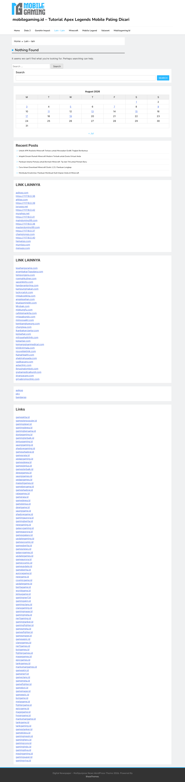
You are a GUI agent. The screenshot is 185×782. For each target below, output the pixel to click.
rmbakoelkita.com (25, 295)
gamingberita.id (24, 521)
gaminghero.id (23, 739)
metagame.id (23, 701)
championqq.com (25, 234)
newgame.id (22, 576)
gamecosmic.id (24, 562)
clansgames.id (23, 642)
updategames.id (24, 555)
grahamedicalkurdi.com (28, 372)
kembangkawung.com (28, 323)
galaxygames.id (24, 552)
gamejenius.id (23, 503)
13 (92, 111)
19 (70, 116)
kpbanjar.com (23, 340)
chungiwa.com (24, 327)
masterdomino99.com (28, 227)
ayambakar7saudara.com (29, 271)
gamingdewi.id (24, 424)
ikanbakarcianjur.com (27, 330)
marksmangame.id (26, 718)
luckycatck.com (24, 292)
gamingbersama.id (26, 431)
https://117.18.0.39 (25, 203)
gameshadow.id (24, 490)
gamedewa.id (23, 500)
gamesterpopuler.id (26, 420)
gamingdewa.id (24, 427)
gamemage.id (23, 691)
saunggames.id (24, 476)
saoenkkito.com (24, 281)
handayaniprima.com (27, 285)
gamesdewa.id (24, 462)
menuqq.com (23, 248)
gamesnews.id (23, 548)
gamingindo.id (23, 746)
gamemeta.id (23, 680)
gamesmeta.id (23, 628)
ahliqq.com (22, 199)
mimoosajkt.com (25, 320)
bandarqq (21, 397)
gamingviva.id (23, 760)
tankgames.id (23, 663)
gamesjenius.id (24, 465)
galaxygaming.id (25, 528)
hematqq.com (23, 241)
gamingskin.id (23, 601)
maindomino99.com (26, 220)
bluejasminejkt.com (26, 302)
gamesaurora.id (24, 531)
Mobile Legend (89, 30)
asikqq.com (22, 192)
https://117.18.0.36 (25, 196)
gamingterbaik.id (25, 438)
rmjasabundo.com (25, 316)
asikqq (19, 390)
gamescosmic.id (24, 542)
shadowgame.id (24, 514)
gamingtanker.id (24, 621)
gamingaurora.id (25, 517)
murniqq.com (23, 244)
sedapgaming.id (24, 458)
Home (17, 30)
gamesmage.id (24, 635)
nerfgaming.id (23, 618)
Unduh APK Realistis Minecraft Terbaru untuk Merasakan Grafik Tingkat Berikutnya (53, 150)
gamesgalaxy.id (24, 535)
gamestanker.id (24, 729)
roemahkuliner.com (26, 278)
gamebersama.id (25, 486)
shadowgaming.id (25, 448)
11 (49, 111)
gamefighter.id (24, 684)
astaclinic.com (23, 365)
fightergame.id (24, 705)
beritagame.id (23, 587)
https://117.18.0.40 (25, 237)
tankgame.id (22, 722)
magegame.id (23, 711)
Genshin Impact (42, 30)
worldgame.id (23, 590)
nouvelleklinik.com (26, 351)
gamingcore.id (23, 743)
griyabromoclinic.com (27, 379)
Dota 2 (27, 30)
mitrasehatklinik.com (27, 337)
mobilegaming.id (122, 30)
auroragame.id (24, 573)
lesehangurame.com (27, 268)
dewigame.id (23, 507)
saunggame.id (23, 510)
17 (27, 116)
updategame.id (24, 583)
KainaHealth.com (25, 354)
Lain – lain (59, 30)
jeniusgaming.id (24, 441)
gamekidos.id (23, 732)
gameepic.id (22, 694)
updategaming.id (25, 538)
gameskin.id (22, 670)
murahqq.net (22, 213)
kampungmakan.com (27, 288)
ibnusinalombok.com (27, 368)
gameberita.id (23, 569)
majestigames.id (24, 483)
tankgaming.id (23, 725)
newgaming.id (23, 524)
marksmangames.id (26, 666)
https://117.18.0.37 (25, 230)
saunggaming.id (24, 444)
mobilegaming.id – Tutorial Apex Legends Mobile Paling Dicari (71, 19)
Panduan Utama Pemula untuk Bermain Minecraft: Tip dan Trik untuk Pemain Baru (53, 162)
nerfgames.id (23, 646)
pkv (18, 393)
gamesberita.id (24, 545)
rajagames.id (23, 493)
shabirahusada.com (26, 358)
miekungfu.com (24, 309)
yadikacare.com (24, 361)
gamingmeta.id (24, 614)
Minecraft (73, 30)
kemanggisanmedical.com (30, 344)
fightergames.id (24, 653)
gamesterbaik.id (24, 469)
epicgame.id (22, 708)
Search (20, 72)
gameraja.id (22, 496)
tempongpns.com (25, 275)
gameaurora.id (24, 559)
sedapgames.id (24, 479)
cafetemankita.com (26, 313)
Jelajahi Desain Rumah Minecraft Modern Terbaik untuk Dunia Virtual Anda (50, 156)
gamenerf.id (22, 673)
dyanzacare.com (25, 375)
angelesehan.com (25, 299)
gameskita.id (23, 417)
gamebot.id (22, 687)
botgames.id (22, 649)
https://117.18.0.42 (25, 210)
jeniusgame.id (23, 594)
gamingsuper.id (24, 757)
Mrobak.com (22, 306)
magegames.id (24, 656)
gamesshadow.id (25, 451)
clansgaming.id (24, 607)
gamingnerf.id (23, 597)
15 (136, 111)
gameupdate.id (24, 566)
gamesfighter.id (24, 632)
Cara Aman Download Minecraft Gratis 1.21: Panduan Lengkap (45, 167)
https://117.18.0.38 (25, 223)
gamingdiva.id (23, 750)
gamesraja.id (23, 455)
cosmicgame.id (24, 580)
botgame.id (22, 698)
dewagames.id (24, 472)
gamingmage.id (24, 611)
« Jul (91, 133)
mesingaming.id (24, 753)
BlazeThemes (92, 776)
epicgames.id (23, 659)
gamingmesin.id (24, 736)
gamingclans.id (24, 604)
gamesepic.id (23, 639)
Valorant (105, 30)
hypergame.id (23, 715)
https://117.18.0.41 (25, 216)
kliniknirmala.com (25, 347)
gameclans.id (23, 677)
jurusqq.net (22, 206)
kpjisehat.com (23, 333)
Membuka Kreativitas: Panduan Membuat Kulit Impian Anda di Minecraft (49, 173)
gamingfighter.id (25, 625)
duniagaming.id (24, 434)
